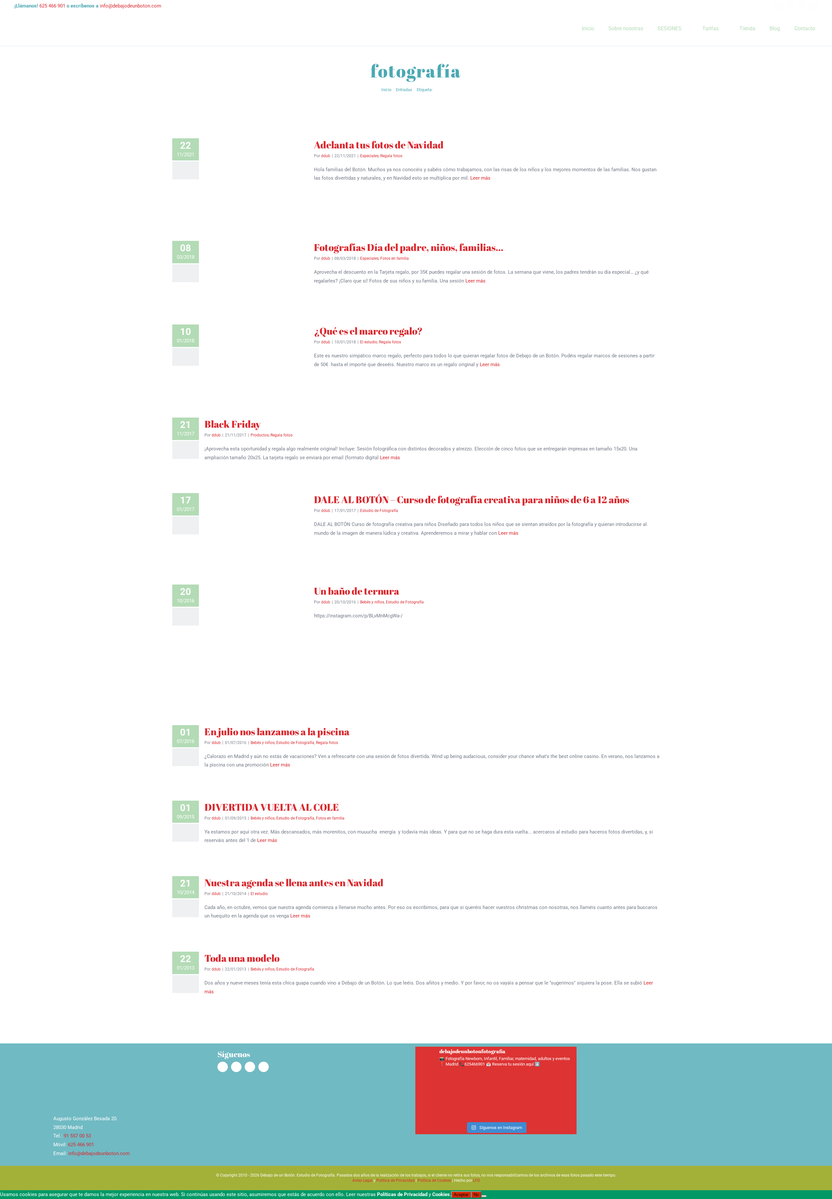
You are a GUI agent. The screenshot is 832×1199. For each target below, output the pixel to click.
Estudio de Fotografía (379, 510)
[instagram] (790, 6)
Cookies (441, 1194)
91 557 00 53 (77, 1136)
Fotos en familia (394, 258)
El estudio (368, 342)
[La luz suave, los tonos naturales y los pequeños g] (556, 1083)
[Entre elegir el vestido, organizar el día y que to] (516, 1106)
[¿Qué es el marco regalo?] (256, 358)
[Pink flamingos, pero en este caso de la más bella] (516, 1083)
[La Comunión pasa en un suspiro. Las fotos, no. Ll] (556, 1106)
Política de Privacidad (395, 1180)
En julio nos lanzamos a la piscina (276, 731)
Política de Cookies (434, 1180)
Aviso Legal (362, 1180)
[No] (484, 1196)
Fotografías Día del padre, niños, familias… (408, 247)
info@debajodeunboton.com (130, 6)
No (476, 1194)
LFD (476, 1180)
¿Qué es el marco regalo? (368, 331)
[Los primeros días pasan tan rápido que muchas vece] (435, 1106)
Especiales (369, 156)
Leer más (480, 178)
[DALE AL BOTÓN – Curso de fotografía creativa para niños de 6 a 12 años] (256, 526)
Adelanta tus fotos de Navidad (379, 144)
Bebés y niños (372, 602)
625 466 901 (52, 6)
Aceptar (461, 1194)
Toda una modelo (242, 958)
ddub (325, 156)
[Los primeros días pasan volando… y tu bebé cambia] (476, 1106)
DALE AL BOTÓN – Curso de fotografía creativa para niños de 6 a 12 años (471, 499)
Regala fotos (391, 156)
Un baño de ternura (356, 591)
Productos (260, 435)
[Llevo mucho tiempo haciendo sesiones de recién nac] (476, 1083)
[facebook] (778, 6)
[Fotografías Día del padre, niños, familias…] (256, 270)
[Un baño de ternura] (256, 642)
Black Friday (232, 424)
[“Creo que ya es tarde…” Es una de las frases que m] (435, 1083)
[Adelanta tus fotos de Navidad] (256, 177)
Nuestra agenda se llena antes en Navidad (294, 882)
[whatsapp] (813, 6)
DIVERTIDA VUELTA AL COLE (271, 807)
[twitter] (802, 6)
